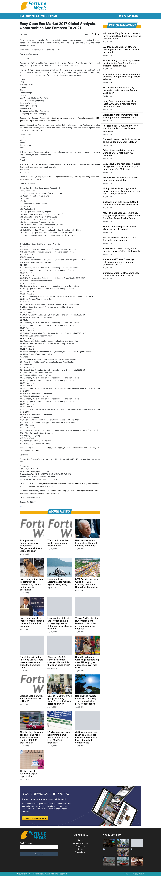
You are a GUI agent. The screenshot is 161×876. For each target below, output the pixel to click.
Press (80, 840)
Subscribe (39, 854)
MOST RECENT (32, 16)
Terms (80, 849)
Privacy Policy (80, 852)
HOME (21, 16)
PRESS (44, 16)
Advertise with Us (80, 843)
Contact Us (80, 846)
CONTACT (52, 16)
